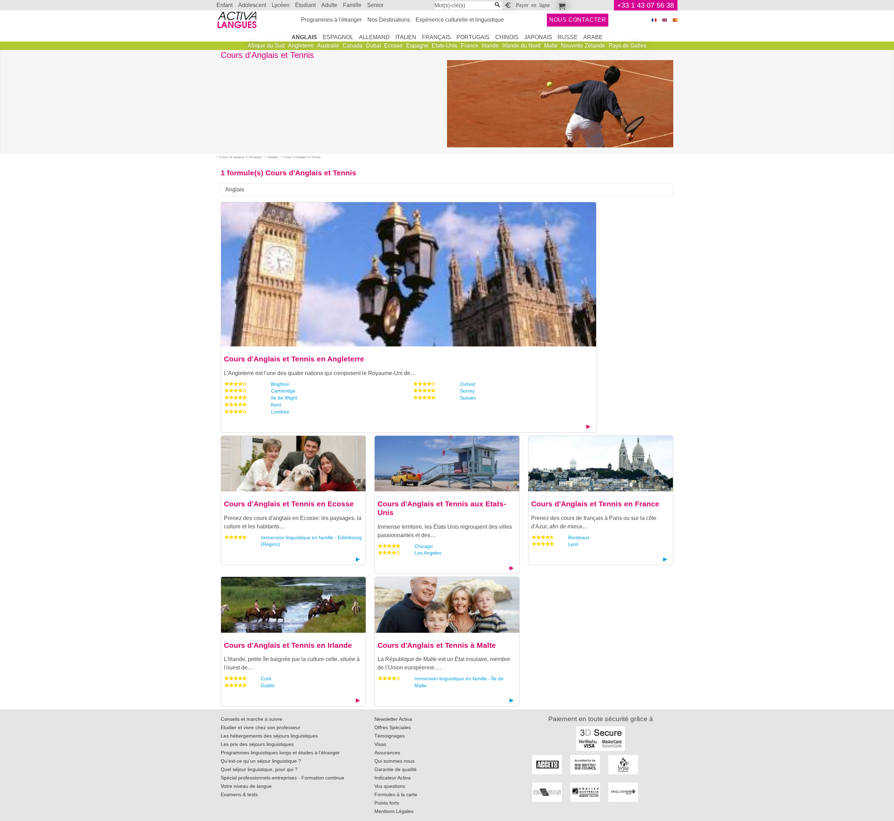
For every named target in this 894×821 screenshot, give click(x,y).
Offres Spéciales (392, 727)
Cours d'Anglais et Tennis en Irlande (288, 645)
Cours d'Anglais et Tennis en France (595, 504)
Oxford (467, 384)
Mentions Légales (393, 811)
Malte (551, 46)
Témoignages (389, 736)
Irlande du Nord (521, 46)
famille (352, 5)
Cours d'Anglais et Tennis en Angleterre (294, 359)
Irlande (490, 46)
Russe (568, 37)
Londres (280, 412)
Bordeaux (578, 537)
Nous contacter (577, 20)
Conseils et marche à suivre (251, 719)
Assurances (387, 752)
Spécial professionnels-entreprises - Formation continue (282, 777)
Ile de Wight (284, 398)
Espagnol (338, 37)
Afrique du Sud (266, 46)
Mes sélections (561, 5)
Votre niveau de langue (246, 786)
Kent (276, 405)
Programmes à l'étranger (331, 20)
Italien (405, 37)
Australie (328, 46)
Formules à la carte (395, 794)
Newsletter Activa (393, 719)
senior (375, 5)
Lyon (573, 544)
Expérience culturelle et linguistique (460, 20)
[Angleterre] (408, 274)
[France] (600, 463)
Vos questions (389, 786)
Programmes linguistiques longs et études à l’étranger (280, 752)
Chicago (424, 546)
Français (436, 37)
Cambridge (283, 391)
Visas (380, 744)
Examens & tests (239, 794)
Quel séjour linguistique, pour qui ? (259, 769)
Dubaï (373, 46)
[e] (664, 20)
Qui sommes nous (394, 761)
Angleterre (301, 46)
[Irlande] (293, 604)
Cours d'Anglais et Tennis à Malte (437, 645)
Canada (352, 46)
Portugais (473, 37)
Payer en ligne (533, 4)
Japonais (538, 37)
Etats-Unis (444, 46)
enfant (225, 5)
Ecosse (393, 46)
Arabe (593, 37)
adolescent (252, 5)
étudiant (305, 5)
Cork (266, 678)
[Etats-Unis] (447, 463)
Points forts (386, 803)
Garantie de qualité (395, 769)
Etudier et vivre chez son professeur (260, 727)
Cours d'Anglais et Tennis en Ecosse (289, 504)
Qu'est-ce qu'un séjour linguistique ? (261, 761)
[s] (675, 20)
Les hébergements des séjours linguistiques (269, 736)
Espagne (417, 46)
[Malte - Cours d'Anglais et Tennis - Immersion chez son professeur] (447, 604)
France (469, 46)
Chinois (507, 37)
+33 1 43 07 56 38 (645, 5)
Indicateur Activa (392, 777)
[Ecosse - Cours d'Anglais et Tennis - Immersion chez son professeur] (293, 463)
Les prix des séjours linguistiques (257, 744)
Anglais (304, 37)
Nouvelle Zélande (583, 46)
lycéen (281, 5)
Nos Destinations (388, 20)
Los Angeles (428, 553)
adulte (329, 5)
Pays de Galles (627, 46)
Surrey (467, 391)
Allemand (374, 37)
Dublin (268, 685)
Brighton (280, 384)
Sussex (468, 398)
